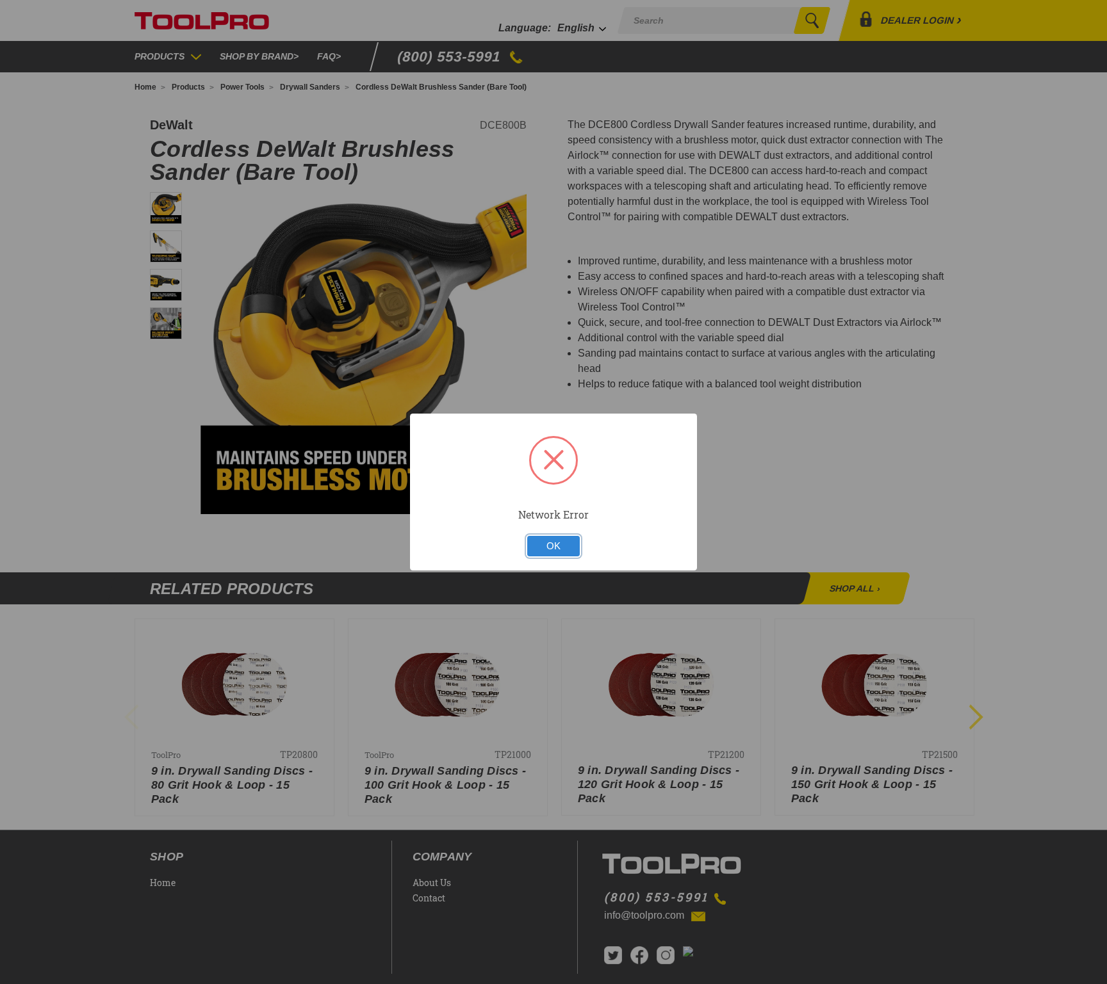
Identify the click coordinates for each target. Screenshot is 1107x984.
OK (553, 546)
